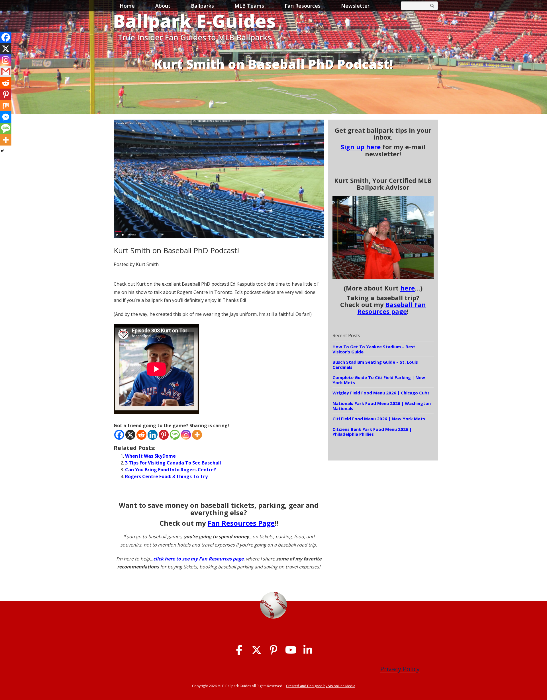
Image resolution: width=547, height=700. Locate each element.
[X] (130, 435)
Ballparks (202, 5)
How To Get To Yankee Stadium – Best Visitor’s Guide (373, 349)
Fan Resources (303, 5)
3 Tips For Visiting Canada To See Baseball (173, 463)
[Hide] (2, 151)
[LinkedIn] (307, 650)
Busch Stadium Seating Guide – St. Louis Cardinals (375, 364)
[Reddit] (141, 435)
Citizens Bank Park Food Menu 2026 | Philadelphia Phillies (372, 431)
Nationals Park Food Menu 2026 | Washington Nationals (381, 405)
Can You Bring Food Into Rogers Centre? (170, 469)
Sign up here (361, 146)
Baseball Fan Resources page (391, 308)
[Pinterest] (164, 435)
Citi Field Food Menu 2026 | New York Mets (378, 418)
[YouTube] (290, 650)
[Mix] (5, 105)
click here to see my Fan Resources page (198, 559)
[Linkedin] (153, 435)
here (407, 288)
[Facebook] (119, 435)
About (162, 5)
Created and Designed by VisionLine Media (320, 685)
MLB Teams (249, 5)
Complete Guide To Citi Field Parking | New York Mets (378, 379)
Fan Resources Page (241, 523)
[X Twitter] (256, 650)
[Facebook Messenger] (5, 117)
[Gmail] (5, 71)
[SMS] (175, 435)
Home (127, 5)
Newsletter (355, 5)
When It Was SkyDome (150, 456)
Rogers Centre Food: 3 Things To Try (166, 476)
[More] (197, 435)
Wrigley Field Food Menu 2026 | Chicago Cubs (381, 393)
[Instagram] (186, 435)
